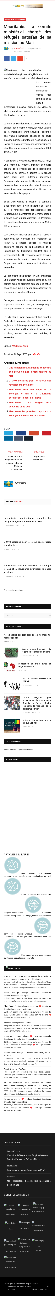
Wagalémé (19, 48)
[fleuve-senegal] (38, 1225)
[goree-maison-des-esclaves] (12, 1244)
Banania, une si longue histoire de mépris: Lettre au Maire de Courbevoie (13, 463)
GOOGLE (18, 968)
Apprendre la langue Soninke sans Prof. (26, 1170)
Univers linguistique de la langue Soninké (37, 721)
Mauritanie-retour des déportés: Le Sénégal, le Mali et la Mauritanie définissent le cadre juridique (30, 393)
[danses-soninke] (10, 1209)
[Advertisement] (18, 827)
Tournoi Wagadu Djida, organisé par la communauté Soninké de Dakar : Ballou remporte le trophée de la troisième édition (37, 703)
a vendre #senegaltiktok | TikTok (17, 1023)
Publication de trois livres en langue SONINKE (34, 665)
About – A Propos (39, 1289)
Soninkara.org (22, 1284)
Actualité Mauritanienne (15, 20)
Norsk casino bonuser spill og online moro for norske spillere (27, 636)
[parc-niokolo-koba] (10, 1261)
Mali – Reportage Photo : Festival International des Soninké (29, 1183)
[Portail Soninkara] (27, 6)
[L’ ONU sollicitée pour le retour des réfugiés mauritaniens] (27, 535)
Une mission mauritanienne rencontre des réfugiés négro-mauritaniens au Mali (30, 371)
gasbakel (11, 1151)
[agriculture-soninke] (38, 1208)
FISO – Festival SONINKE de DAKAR (37, 680)
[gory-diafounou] (24, 1247)
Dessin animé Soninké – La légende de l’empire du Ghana (36, 650)
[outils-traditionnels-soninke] (38, 1241)
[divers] (10, 1223)
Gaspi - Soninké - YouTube (15, 1069)
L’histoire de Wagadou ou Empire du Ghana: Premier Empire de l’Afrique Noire (28, 1157)
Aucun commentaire (22, 51)
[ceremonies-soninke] (25, 1209)
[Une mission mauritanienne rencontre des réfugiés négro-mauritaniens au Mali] (27, 512)
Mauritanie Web (20, 346)
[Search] (50, 6)
